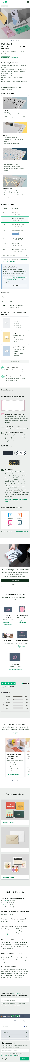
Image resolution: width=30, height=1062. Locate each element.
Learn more (15, 285)
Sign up (24, 1059)
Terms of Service (13, 1005)
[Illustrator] (20, 515)
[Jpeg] (20, 522)
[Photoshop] (10, 515)
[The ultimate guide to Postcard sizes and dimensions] (15, 745)
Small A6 (5, 900)
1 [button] (12, 780)
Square (5, 903)
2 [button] (15, 780)
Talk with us (15, 585)
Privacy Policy (4, 1005)
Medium (5, 905)
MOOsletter (16, 993)
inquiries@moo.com (19, 278)
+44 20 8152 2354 (11, 280)
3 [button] (17, 780)
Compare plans (15, 580)
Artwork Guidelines (22, 531)
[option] (15, 758)
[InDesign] (10, 522)
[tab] (15, 390)
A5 (3, 907)
